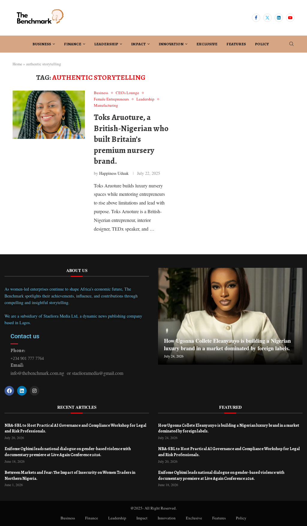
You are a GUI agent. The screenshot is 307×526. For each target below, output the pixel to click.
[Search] (291, 44)
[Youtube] (290, 17)
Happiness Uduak (114, 173)
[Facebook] (256, 17)
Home (17, 64)
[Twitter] (267, 17)
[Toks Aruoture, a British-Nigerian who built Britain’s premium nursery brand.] (49, 115)
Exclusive (206, 43)
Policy (262, 43)
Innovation (171, 43)
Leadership (106, 43)
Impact (138, 43)
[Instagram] (34, 391)
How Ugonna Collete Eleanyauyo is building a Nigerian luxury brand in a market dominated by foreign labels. (227, 344)
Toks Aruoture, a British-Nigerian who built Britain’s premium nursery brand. (131, 139)
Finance (72, 43)
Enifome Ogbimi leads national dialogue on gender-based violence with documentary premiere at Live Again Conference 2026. (67, 452)
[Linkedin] (279, 17)
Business (41, 43)
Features (236, 43)
